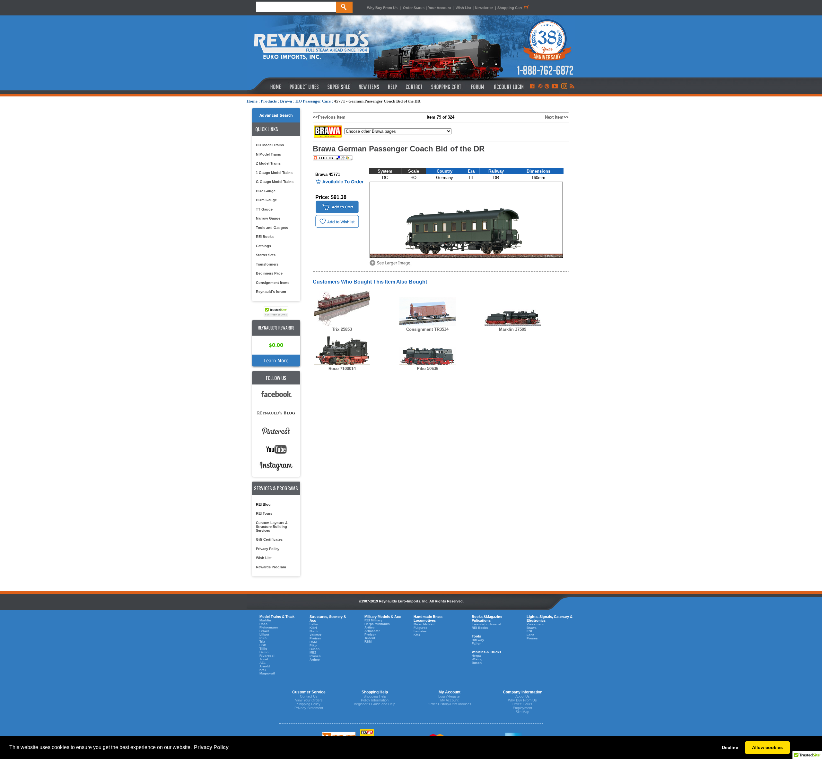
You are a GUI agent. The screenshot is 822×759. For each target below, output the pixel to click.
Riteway (478, 640)
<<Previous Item (329, 117)
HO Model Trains (270, 145)
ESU (530, 631)
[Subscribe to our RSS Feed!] (571, 87)
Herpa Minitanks (377, 624)
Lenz (530, 635)
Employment (522, 708)
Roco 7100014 (342, 368)
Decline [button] (730, 747)
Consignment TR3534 (427, 329)
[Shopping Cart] (446, 87)
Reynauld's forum (271, 292)
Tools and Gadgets (272, 228)
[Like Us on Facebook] (532, 87)
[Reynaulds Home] (266, 87)
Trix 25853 (342, 329)
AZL (262, 662)
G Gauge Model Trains (274, 182)
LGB (262, 645)
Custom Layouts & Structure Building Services (272, 526)
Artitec (315, 659)
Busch (314, 649)
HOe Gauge (265, 191)
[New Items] (369, 87)
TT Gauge (264, 209)
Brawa (286, 101)
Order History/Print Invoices (449, 704)
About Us (522, 696)
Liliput (264, 634)
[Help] (393, 87)
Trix (262, 641)
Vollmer (315, 635)
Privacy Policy (267, 549)
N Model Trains (268, 154)
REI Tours (264, 513)
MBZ (313, 652)
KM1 (262, 670)
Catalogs (263, 246)
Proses (315, 656)
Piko (263, 638)
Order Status (413, 8)
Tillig (263, 648)
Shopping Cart (509, 8)
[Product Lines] (304, 87)
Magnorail (267, 673)
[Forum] (477, 87)
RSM (313, 642)
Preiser (315, 638)
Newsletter (484, 8)
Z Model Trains (268, 163)
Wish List (463, 8)
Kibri (313, 627)
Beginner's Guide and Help (374, 704)
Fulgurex (420, 627)
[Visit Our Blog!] (540, 87)
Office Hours (522, 704)
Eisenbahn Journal (486, 624)
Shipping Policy (308, 704)
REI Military (373, 620)
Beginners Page (269, 273)
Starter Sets (265, 255)
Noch (314, 631)
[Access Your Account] (508, 87)
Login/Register (449, 696)
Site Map (522, 712)
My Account (449, 700)
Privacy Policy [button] (211, 747)
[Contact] (414, 87)
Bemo (263, 652)
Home (252, 101)
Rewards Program (271, 567)
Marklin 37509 (512, 329)
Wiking (477, 659)
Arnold (264, 666)
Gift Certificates (269, 539)
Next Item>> (557, 117)
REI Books (265, 237)
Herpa (476, 655)
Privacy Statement (308, 708)
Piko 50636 (427, 368)
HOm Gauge (266, 200)
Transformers (267, 264)
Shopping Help (374, 696)
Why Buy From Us (382, 8)
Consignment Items (272, 283)
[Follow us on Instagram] (563, 87)
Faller (314, 624)
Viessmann (535, 624)
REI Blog (263, 504)
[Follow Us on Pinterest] (547, 87)
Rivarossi (267, 655)
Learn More (276, 360)
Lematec (420, 631)
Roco (263, 624)
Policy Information (375, 700)
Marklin (265, 620)
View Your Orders (309, 700)
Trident (369, 638)
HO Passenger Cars (313, 101)
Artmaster (372, 631)
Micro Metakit (424, 624)
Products (269, 101)
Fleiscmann (268, 627)
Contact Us (309, 696)
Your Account (440, 8)
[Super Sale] (339, 87)
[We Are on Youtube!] (554, 87)
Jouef (263, 659)
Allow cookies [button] (767, 747)
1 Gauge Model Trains (274, 173)
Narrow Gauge (268, 218)
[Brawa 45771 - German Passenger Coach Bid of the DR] (391, 265)
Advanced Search (276, 115)
